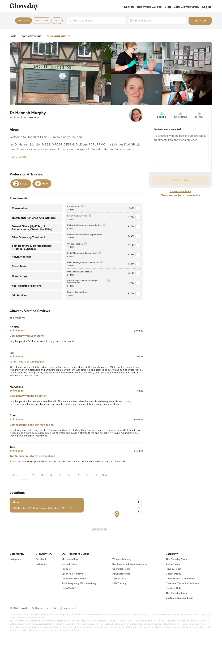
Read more (18, 156)
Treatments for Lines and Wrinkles (34, 218)
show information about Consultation (82, 206)
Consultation (20, 208)
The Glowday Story (176, 559)
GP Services (19, 295)
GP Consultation (75, 244)
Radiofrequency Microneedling (79, 583)
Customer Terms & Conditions (182, 583)
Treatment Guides (149, 7)
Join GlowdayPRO (186, 7)
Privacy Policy (173, 568)
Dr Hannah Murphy (58, 36)
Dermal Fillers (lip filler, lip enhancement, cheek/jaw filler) (32, 228)
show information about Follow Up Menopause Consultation (104, 225)
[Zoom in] (138, 502)
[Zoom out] (138, 507)
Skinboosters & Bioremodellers (129, 564)
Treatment (23, 21)
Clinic (57, 21)
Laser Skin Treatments (74, 578)
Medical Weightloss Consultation (83, 262)
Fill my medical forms (77, 216)
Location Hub (173, 588)
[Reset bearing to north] (138, 512)
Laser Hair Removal (73, 573)
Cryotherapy (19, 276)
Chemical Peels (121, 568)
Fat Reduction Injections (27, 286)
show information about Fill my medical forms (90, 216)
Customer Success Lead (179, 598)
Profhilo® (67, 568)
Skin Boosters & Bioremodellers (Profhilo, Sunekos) (32, 247)
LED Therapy (119, 583)
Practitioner (42, 21)
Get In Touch (173, 564)
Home (13, 36)
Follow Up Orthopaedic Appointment (84, 234)
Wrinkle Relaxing (121, 559)
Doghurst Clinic (31, 36)
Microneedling (70, 559)
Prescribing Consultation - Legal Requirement (82, 281)
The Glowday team (176, 593)
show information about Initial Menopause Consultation (99, 253)
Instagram (15, 559)
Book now (180, 180)
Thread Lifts (119, 578)
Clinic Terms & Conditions (180, 578)
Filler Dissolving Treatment (28, 237)
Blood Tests (19, 266)
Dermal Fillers (70, 564)
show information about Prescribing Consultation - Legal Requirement (108, 281)
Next (104, 475)
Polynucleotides (22, 256)
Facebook (41, 559)
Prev (15, 475)
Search (129, 7)
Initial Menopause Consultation (82, 253)
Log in (206, 7)
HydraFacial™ (69, 588)
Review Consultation (77, 292)
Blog (167, 7)
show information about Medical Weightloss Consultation (101, 262)
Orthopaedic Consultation (79, 272)
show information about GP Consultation (85, 244)
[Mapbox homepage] (99, 529)
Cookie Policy (173, 573)
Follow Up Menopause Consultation (84, 225)
